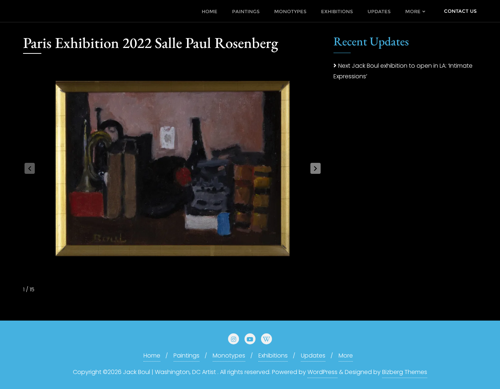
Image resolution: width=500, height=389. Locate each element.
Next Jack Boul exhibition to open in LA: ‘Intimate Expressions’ (403, 71)
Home (151, 355)
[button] (315, 168)
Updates (313, 355)
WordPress (322, 372)
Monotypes (229, 355)
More (346, 355)
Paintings (186, 355)
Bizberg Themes (404, 372)
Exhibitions (273, 355)
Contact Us (460, 11)
